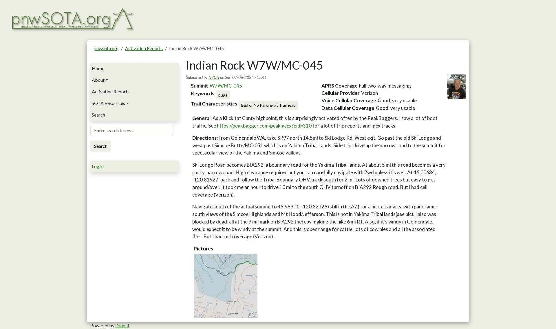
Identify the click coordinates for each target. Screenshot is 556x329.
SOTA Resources (108, 103)
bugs (222, 94)
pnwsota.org (106, 48)
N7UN (214, 77)
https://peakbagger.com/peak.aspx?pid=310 (264, 126)
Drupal (122, 325)
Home (98, 68)
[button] (225, 286)
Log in (98, 166)
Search (98, 114)
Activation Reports (144, 48)
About (98, 80)
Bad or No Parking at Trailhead (268, 105)
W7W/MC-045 (226, 86)
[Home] (72, 19)
